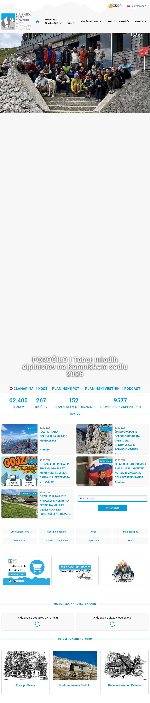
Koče (42, 389)
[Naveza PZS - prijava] (115, 6)
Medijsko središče (118, 21)
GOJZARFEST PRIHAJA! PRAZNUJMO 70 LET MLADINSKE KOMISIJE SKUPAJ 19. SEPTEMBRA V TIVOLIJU (55, 472)
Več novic (113, 508)
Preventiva (19, 540)
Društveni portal (91, 21)
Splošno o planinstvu (56, 540)
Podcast (132, 389)
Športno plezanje (56, 531)
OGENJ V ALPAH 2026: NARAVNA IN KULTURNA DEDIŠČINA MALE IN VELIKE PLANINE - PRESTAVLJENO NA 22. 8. (55, 505)
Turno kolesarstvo (19, 531)
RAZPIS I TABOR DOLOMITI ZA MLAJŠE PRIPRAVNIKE (53, 436)
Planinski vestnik (102, 389)
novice (75, 413)
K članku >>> (46, 450)
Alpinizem (93, 540)
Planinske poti (66, 389)
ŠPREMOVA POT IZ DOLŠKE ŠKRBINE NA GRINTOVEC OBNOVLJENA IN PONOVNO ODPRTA (127, 440)
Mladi (131, 540)
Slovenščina (138, 6)
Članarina (23, 389)
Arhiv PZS (140, 21)
